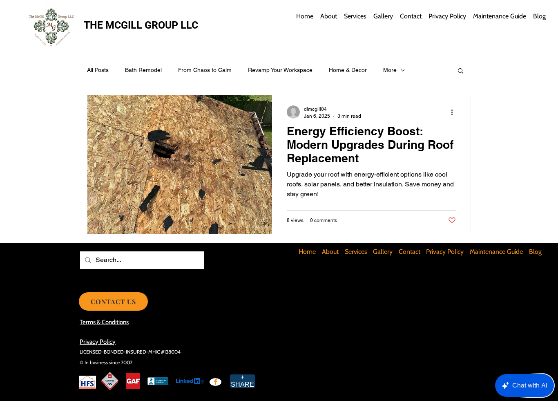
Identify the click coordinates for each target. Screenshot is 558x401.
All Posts (98, 70)
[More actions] (455, 112)
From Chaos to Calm (205, 70)
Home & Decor (348, 70)
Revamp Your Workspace (280, 70)
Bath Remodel (143, 70)
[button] (460, 71)
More (390, 70)
